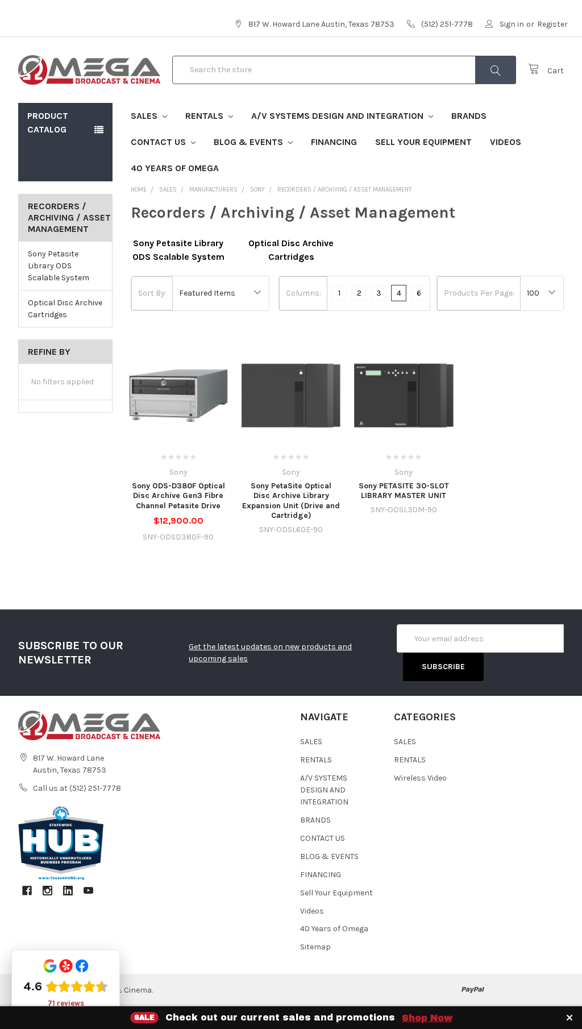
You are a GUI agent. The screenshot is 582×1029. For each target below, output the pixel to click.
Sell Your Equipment (423, 141)
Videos (505, 141)
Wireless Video (420, 778)
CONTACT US (159, 141)
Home (139, 189)
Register (552, 24)
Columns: (303, 293)
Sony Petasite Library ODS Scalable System (58, 266)
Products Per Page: (479, 293)
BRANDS (469, 115)
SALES (145, 115)
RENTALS (205, 115)
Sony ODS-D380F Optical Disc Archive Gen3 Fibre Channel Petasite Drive (178, 496)
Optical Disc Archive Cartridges (65, 309)
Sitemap (315, 947)
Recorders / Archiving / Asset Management (344, 189)
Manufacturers (213, 189)
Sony (257, 189)
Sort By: (152, 293)
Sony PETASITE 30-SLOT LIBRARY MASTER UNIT (404, 491)
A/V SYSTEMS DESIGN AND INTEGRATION (338, 115)
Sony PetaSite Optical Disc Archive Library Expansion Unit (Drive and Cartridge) (291, 501)
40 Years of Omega (175, 168)
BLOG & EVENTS (249, 141)
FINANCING (334, 141)
